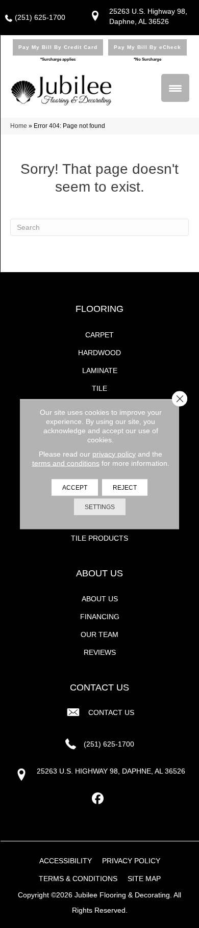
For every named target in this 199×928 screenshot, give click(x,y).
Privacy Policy (131, 861)
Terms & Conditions (78, 878)
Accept (74, 487)
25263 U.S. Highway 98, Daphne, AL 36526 (111, 771)
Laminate (99, 370)
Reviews (100, 652)
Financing (99, 617)
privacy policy (114, 453)
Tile (99, 388)
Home (18, 125)
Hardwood (99, 353)
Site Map (144, 878)
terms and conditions (66, 463)
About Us (100, 599)
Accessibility (65, 861)
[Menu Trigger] (175, 88)
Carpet (99, 335)
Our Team (99, 634)
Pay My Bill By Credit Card (57, 47)
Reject (125, 487)
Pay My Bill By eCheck (147, 47)
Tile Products (99, 538)
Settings (100, 506)
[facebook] (98, 798)
